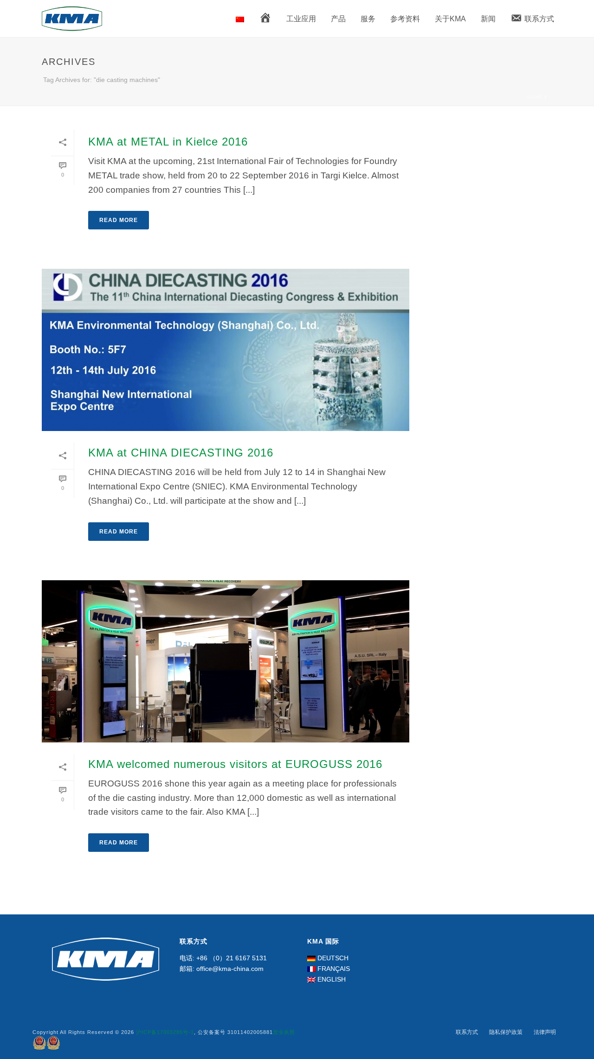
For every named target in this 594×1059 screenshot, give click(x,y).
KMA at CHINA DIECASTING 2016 (180, 452)
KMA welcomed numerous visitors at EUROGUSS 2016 (235, 764)
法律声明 (545, 1032)
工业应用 (301, 19)
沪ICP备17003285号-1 (165, 1032)
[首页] (265, 19)
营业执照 (284, 1032)
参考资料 (405, 19)
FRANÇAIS (333, 968)
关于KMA (450, 19)
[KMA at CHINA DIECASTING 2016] (225, 350)
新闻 (488, 19)
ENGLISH (331, 979)
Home (535, 97)
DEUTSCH (333, 958)
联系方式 (467, 1032)
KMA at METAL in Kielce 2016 (168, 141)
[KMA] (240, 19)
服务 (368, 19)
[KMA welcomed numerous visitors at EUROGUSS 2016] (225, 661)
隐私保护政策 (506, 1032)
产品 (338, 19)
